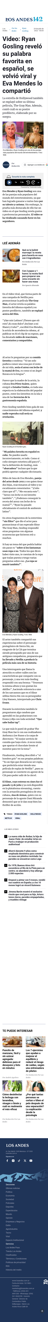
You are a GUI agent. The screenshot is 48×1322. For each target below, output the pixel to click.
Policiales (10, 1203)
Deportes (10, 1207)
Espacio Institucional (15, 1240)
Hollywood (35, 814)
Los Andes (4, 30)
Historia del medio (14, 1270)
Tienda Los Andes (13, 1251)
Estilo (8, 1225)
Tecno (8, 1233)
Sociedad (10, 1199)
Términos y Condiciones (16, 1259)
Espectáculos (11, 1210)
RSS (7, 1266)
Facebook (7, 1160)
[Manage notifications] (42, 1311)
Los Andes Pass (13, 1247)
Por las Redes (14, 29)
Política (9, 1192)
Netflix (8, 818)
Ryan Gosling (21, 814)
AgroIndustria (11, 1229)
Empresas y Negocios (15, 1221)
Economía (10, 1196)
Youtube (30, 1160)
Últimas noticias (13, 1188)
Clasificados (11, 1255)
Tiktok (19, 1160)
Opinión (9, 1218)
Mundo (9, 1214)
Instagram (13, 1160)
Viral (17, 818)
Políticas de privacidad (15, 1262)
